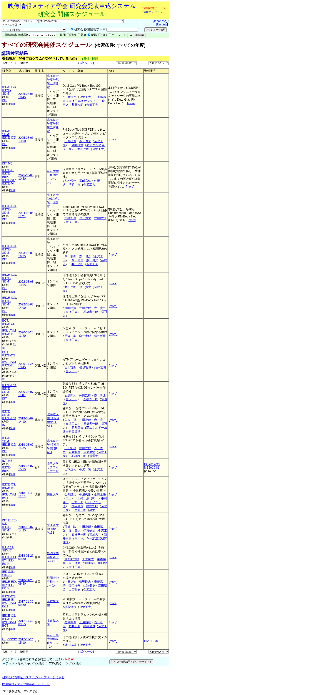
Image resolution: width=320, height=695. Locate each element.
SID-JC (7, 550)
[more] (131, 103)
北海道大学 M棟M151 (53, 528)
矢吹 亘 (70, 419)
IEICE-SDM (6, 92)
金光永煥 (100, 494)
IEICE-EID (9, 557)
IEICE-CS (8, 323)
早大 (68, 498)
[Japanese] (160, 21)
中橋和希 (70, 218)
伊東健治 (89, 452)
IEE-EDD (8, 562)
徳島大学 (53, 494)
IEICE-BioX (6, 175)
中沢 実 (85, 469)
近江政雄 (70, 644)
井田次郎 (77, 104)
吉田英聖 (70, 367)
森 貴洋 (92, 260)
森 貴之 (85, 141)
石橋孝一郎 (90, 311)
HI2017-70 (151, 641)
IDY (4, 560)
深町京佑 (85, 180)
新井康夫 (77, 427)
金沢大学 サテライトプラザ (53, 467)
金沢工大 (85, 97)
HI (3, 639)
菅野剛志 (85, 581)
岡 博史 (77, 260)
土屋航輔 (85, 622)
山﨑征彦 (70, 97)
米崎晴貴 (77, 145)
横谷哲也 (100, 335)
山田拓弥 (70, 448)
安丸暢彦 (74, 452)
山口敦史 (74, 589)
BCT (5, 320)
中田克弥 (70, 581)
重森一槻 (70, 335)
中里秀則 (85, 494)
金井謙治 (70, 494)
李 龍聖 (70, 256)
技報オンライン (152, 12)
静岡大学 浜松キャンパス (53, 557)
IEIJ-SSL (8, 547)
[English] (162, 24)
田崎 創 (83, 498)
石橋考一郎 (78, 456)
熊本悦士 (70, 180)
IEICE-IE (8, 170)
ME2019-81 (151, 467)
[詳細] (12, 103)
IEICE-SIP (8, 180)
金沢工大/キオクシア (82, 100)
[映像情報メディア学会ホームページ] (25, 684)
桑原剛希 (70, 622)
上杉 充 (77, 502)
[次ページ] (87, 62)
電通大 (93, 456)
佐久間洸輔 (71, 559)
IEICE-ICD (9, 87)
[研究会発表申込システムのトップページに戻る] (33, 677)
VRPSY (12, 639)
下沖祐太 (88, 559)
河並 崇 (74, 184)
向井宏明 (85, 335)
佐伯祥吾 (74, 585)
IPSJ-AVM (9, 330)
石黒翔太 (70, 395)
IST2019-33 (152, 464)
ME (10, 163)
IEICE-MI (8, 183)
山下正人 (70, 469)
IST (4, 100)
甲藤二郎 (80, 510)
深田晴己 (89, 563)
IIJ (93, 498)
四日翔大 (74, 563)
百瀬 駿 (70, 526)
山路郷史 (89, 585)
